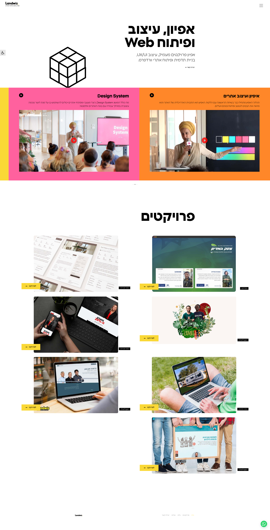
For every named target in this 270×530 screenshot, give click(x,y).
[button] (2, 53)
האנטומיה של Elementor (105, 96)
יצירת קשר (165, 515)
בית (192, 515)
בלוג (179, 515)
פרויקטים (186, 515)
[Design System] (152, 95)
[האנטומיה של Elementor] (21, 95)
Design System (244, 96)
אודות (173, 515)
